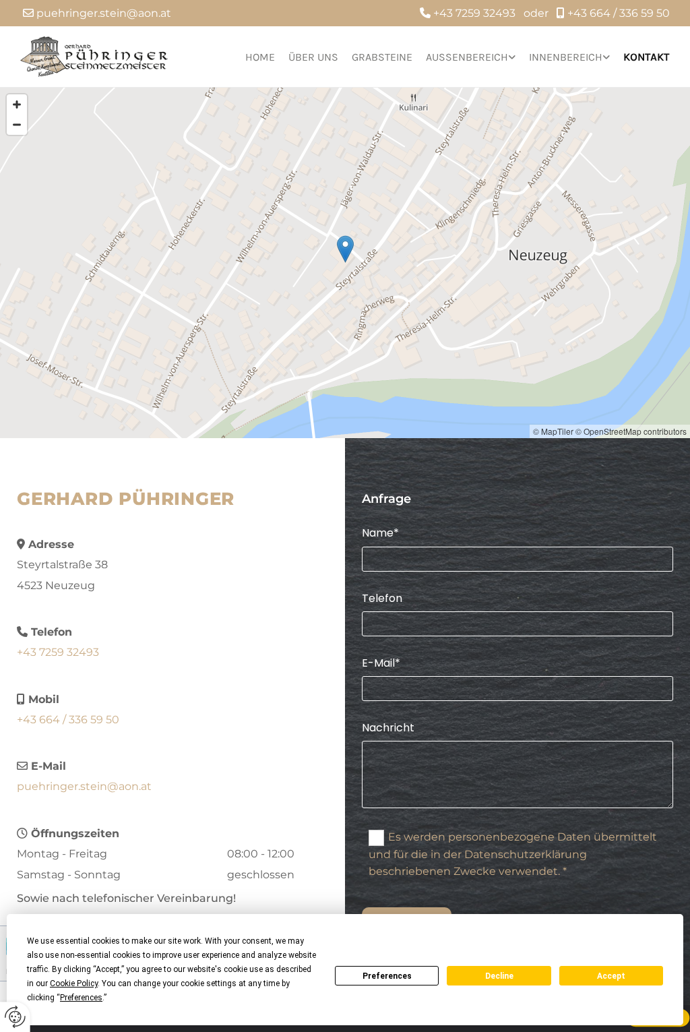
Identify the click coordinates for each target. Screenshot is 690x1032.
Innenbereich (565, 57)
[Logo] (94, 56)
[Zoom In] (17, 104)
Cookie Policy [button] (74, 983)
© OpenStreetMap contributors (631, 431)
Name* (380, 532)
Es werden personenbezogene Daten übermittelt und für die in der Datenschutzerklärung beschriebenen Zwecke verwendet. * (513, 854)
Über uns (313, 57)
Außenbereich (467, 57)
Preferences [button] (81, 997)
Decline (499, 976)
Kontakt (646, 57)
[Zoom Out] (17, 125)
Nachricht (388, 727)
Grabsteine (382, 57)
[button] (345, 249)
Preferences (387, 976)
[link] (463, 56)
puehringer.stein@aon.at (103, 13)
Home (260, 57)
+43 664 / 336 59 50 (618, 13)
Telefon (382, 598)
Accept (611, 976)
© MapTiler (553, 431)
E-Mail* (381, 663)
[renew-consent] (15, 1017)
